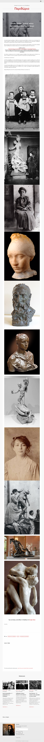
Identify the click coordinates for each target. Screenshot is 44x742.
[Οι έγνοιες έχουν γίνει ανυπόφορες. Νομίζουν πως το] (37, 719)
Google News (32, 619)
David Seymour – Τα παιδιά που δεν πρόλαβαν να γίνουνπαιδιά (34, 695)
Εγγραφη (19, 732)
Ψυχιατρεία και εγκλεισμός (24, 636)
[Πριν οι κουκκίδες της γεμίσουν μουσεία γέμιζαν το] (17, 719)
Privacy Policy (18, 737)
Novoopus (26, 740)
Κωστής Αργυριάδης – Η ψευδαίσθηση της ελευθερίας (7, 695)
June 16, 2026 (18, 690)
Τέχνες (25, 28)
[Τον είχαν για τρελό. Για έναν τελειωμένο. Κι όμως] (32, 719)
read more (5, 706)
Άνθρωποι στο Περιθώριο (12, 636)
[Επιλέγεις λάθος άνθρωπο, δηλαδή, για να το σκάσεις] (8, 719)
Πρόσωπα (22, 28)
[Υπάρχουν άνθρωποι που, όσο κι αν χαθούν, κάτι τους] (3, 719)
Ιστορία (36, 690)
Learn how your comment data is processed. (25, 668)
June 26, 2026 (5, 690)
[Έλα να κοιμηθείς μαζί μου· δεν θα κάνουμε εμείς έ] (22, 719)
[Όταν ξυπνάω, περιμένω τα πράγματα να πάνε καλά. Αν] (27, 719)
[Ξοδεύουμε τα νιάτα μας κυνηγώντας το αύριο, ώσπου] (13, 719)
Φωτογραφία (30, 28)
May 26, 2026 (31, 690)
